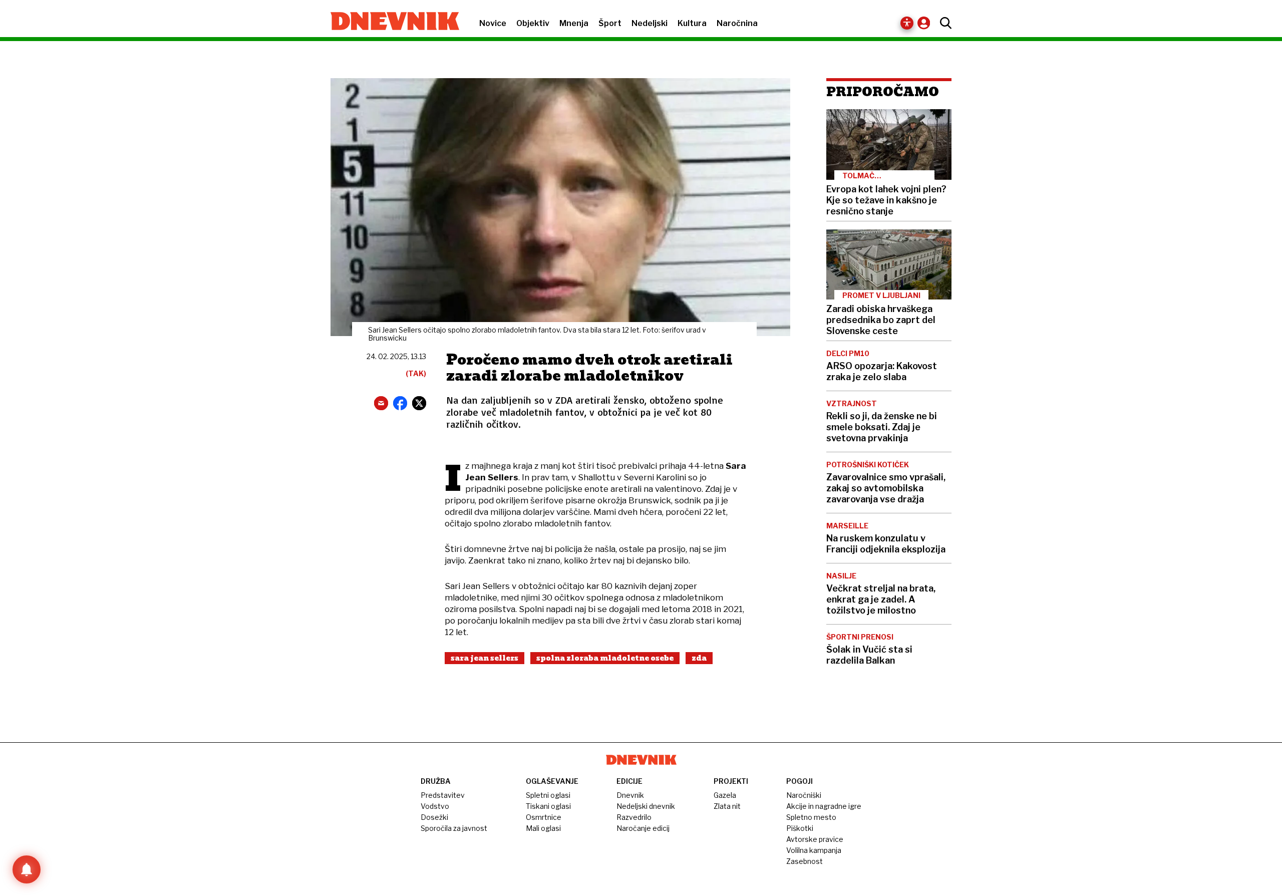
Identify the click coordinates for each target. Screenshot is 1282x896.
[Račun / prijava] (926, 23)
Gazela (725, 795)
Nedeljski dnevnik (645, 806)
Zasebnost (804, 861)
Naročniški (803, 795)
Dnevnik (630, 795)
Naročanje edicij (643, 828)
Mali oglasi (543, 828)
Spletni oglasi (548, 795)
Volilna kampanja (813, 850)
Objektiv (532, 23)
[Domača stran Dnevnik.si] (389, 22)
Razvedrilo (634, 817)
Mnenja (573, 23)
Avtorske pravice (814, 839)
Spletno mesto (811, 817)
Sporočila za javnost (454, 828)
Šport (609, 23)
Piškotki (799, 828)
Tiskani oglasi (548, 806)
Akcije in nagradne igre (823, 806)
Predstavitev (443, 795)
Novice (492, 23)
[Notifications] (27, 869)
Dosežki (434, 817)
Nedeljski (649, 23)
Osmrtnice (543, 817)
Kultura (692, 23)
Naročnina (737, 23)
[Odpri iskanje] (943, 23)
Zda (699, 658)
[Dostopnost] (906, 23)
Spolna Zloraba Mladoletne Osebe (605, 658)
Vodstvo (435, 806)
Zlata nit (727, 806)
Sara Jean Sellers (484, 658)
